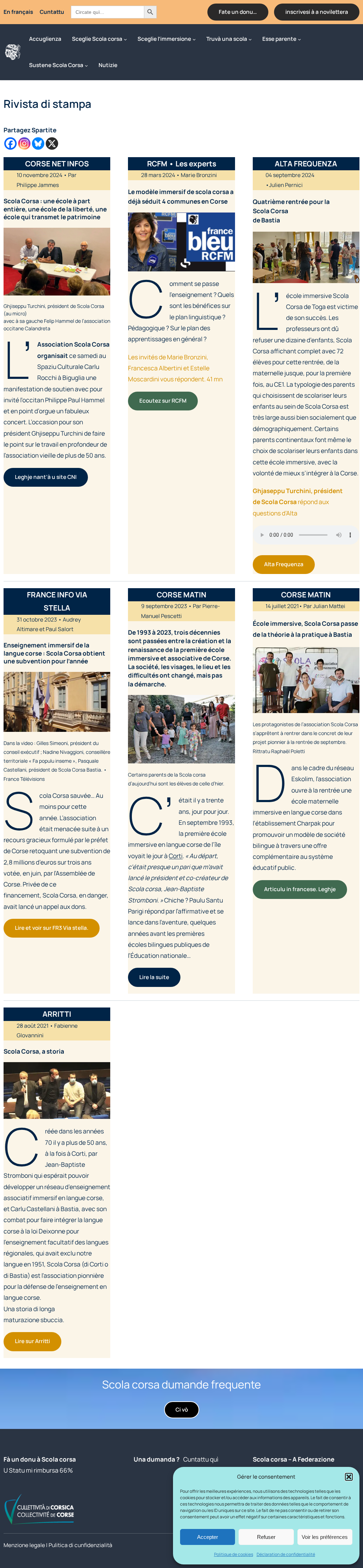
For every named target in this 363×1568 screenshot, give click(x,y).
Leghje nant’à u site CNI (46, 477)
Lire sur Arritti (32, 1341)
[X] (52, 143)
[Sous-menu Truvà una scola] (250, 38)
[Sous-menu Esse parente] (299, 38)
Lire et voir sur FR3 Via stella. (51, 928)
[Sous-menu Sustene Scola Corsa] (86, 65)
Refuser (266, 1537)
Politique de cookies (233, 1554)
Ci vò (181, 1409)
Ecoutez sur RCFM (162, 400)
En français (18, 12)
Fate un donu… (238, 12)
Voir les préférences (325, 1537)
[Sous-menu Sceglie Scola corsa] (125, 38)
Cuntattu (52, 12)
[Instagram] (24, 143)
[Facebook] (10, 143)
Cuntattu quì (200, 1459)
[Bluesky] (38, 143)
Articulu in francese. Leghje (300, 889)
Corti (176, 855)
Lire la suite (154, 977)
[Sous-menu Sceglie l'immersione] (194, 38)
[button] (348, 1476)
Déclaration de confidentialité (286, 1554)
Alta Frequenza (283, 564)
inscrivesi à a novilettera (316, 12)
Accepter (207, 1537)
